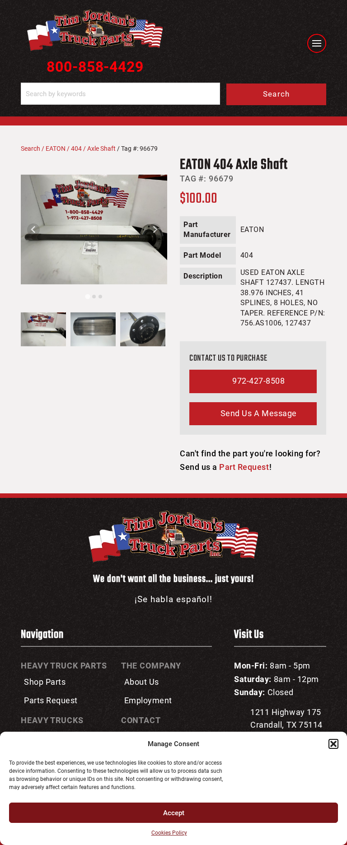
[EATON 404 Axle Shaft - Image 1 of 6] (94, 230)
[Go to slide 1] (87, 296)
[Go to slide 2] (94, 296)
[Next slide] (154, 229)
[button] (333, 743)
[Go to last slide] (33, 229)
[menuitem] (43, 329)
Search (276, 93)
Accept (173, 813)
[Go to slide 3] (100, 296)
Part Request (244, 467)
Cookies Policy (169, 833)
